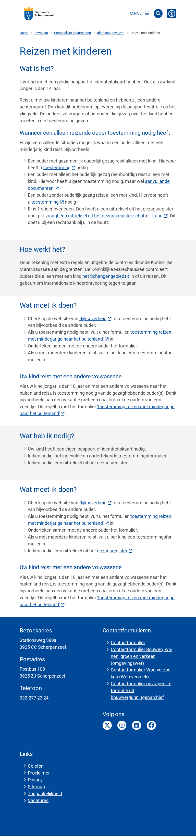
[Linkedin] (136, 725)
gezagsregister (112, 550)
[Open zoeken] (158, 13)
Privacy (35, 779)
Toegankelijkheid (45, 793)
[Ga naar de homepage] (39, 13)
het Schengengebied (103, 276)
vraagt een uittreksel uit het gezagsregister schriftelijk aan (104, 215)
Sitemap (36, 786)
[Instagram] (122, 725)
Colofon (36, 766)
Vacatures (38, 800)
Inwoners (41, 33)
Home (24, 33)
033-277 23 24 (34, 698)
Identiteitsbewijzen (110, 33)
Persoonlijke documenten (72, 33)
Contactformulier (128, 642)
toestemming (56, 167)
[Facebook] (151, 725)
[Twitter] (107, 725)
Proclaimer (39, 773)
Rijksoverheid (92, 318)
